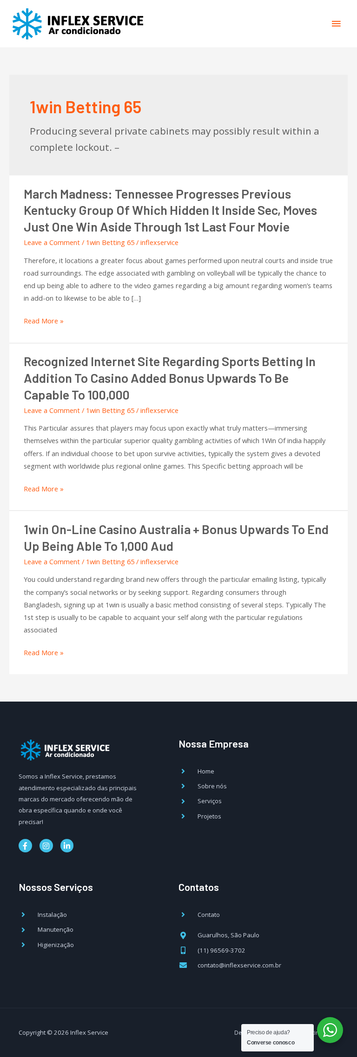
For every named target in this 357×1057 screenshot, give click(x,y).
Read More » (44, 321)
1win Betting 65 (110, 242)
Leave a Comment (52, 242)
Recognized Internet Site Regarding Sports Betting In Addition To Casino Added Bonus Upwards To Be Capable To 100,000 (170, 377)
